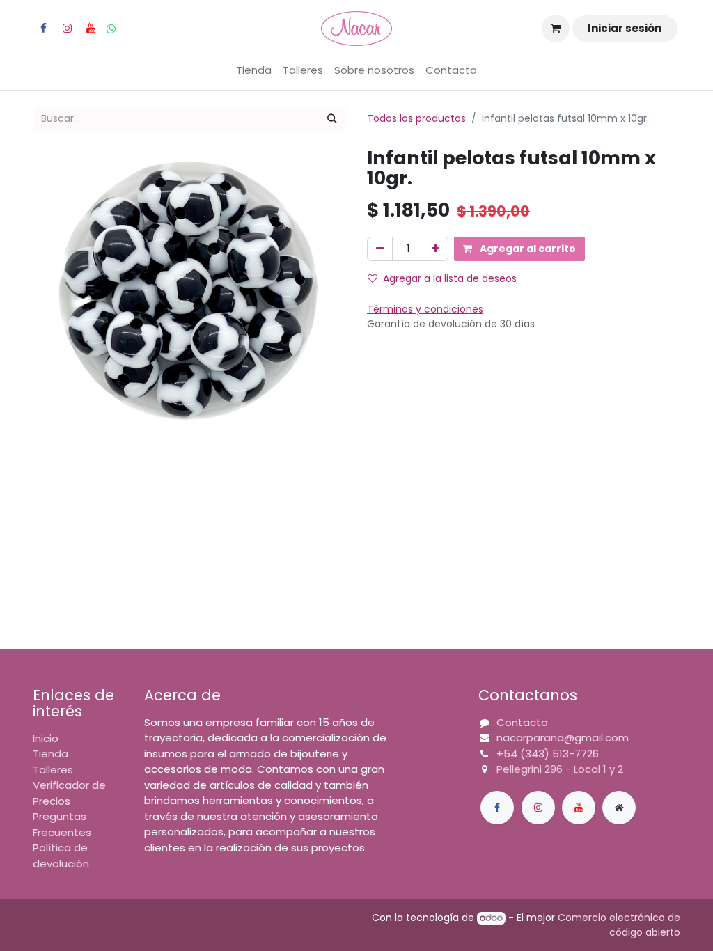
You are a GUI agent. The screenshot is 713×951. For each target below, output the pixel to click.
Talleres (53, 769)
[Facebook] (43, 28)
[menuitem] (253, 70)
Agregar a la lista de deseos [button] (450, 278)
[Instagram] (66, 28)
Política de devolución (61, 855)
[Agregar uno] (435, 249)
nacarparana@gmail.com (562, 737)
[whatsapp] (111, 29)
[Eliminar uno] (380, 249)
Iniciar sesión (624, 28)
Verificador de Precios (69, 793)
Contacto (522, 722)
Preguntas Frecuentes (62, 824)
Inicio (45, 738)
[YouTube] (90, 28)
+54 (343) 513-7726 (547, 753)
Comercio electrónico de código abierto (619, 925)
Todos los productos (416, 118)
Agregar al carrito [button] (527, 249)
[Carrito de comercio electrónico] (556, 28)
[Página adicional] (619, 807)
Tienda (50, 753)
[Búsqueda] (332, 119)
